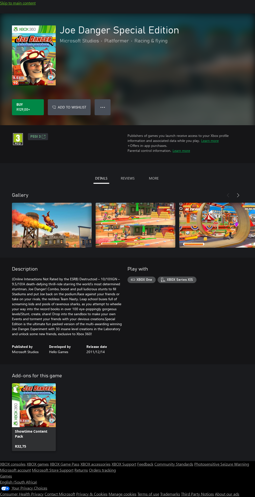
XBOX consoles (13, 464)
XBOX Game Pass (64, 464)
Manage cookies (122, 494)
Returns (81, 470)
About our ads (227, 494)
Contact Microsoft (60, 494)
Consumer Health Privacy (22, 494)
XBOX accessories (95, 464)
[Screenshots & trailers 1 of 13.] (52, 225)
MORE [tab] (154, 178)
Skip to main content (18, 2)
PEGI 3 (35, 136)
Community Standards (173, 464)
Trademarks (170, 494)
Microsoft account (15, 470)
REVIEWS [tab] (127, 178)
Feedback (145, 464)
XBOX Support (124, 464)
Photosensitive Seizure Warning (221, 464)
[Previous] (228, 195)
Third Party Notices (197, 494)
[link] (34, 417)
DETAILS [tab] (101, 178)
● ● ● (102, 107)
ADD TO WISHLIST (72, 107)
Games (6, 476)
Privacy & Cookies (92, 494)
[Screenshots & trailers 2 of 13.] (135, 225)
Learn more (210, 140)
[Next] (238, 195)
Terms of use (148, 494)
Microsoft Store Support (52, 470)
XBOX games (38, 464)
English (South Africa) (18, 482)
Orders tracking (102, 470)
